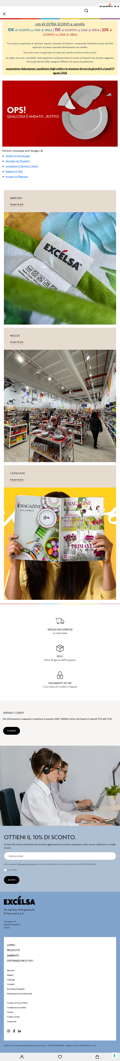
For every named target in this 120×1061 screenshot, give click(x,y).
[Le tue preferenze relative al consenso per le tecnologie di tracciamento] (115, 1055)
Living (11, 945)
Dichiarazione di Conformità (19, 993)
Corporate (11, 1021)
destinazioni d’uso (20, 960)
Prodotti (13, 950)
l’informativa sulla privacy (27, 864)
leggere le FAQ (14, 171)
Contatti (10, 984)
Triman (10, 1012)
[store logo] (110, 6)
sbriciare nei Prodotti (17, 161)
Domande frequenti (16, 989)
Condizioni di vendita (16, 1007)
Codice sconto (13, 1016)
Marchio (10, 970)
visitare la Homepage (17, 156)
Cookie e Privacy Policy (17, 1003)
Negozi (10, 975)
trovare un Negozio (16, 176)
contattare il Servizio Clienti (21, 166)
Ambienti (13, 955)
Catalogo (11, 979)
